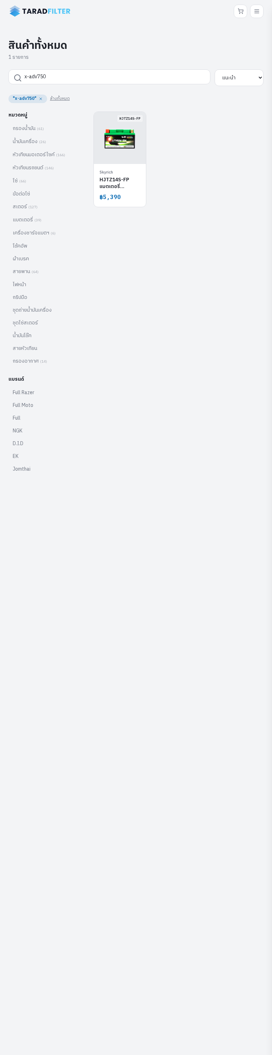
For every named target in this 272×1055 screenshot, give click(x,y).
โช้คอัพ (20, 246)
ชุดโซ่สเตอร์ (25, 323)
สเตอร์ (25, 207)
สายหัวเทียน (25, 348)
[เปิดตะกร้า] (240, 11)
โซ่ (19, 181)
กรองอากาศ (30, 361)
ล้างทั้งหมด (60, 98)
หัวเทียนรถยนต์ (33, 168)
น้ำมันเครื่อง (29, 141)
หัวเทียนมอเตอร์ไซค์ (39, 155)
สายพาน (26, 271)
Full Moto (23, 405)
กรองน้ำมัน (28, 128)
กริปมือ (20, 297)
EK (15, 456)
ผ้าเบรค (21, 259)
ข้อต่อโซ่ (21, 194)
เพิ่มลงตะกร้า (124, 149)
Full (17, 418)
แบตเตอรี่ (27, 220)
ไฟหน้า (19, 284)
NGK (17, 431)
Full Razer (23, 392)
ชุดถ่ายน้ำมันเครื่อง (32, 310)
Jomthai (21, 469)
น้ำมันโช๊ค (22, 335)
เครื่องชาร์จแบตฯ (34, 233)
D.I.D (18, 443)
